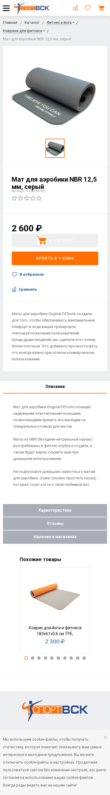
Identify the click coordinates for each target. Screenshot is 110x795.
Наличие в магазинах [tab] (55, 536)
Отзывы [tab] (55, 523)
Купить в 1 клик (55, 258)
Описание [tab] (55, 386)
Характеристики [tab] (55, 510)
